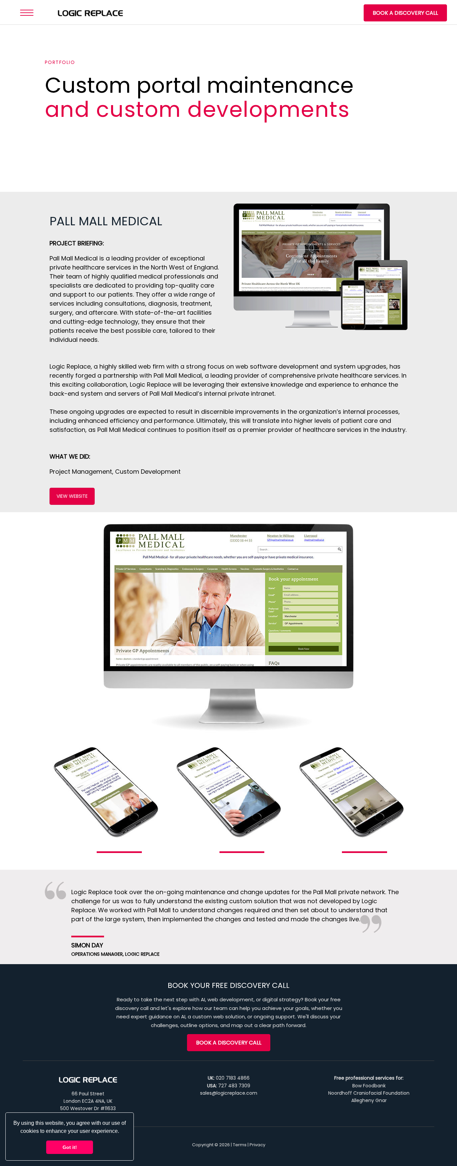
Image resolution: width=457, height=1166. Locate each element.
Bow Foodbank (369, 1085)
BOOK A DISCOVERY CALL (405, 13)
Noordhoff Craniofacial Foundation (368, 1093)
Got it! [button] (70, 1147)
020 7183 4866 (233, 1078)
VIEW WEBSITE (72, 496)
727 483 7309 (234, 1085)
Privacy (257, 1145)
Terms (240, 1145)
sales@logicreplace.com (228, 1093)
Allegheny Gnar (369, 1100)
